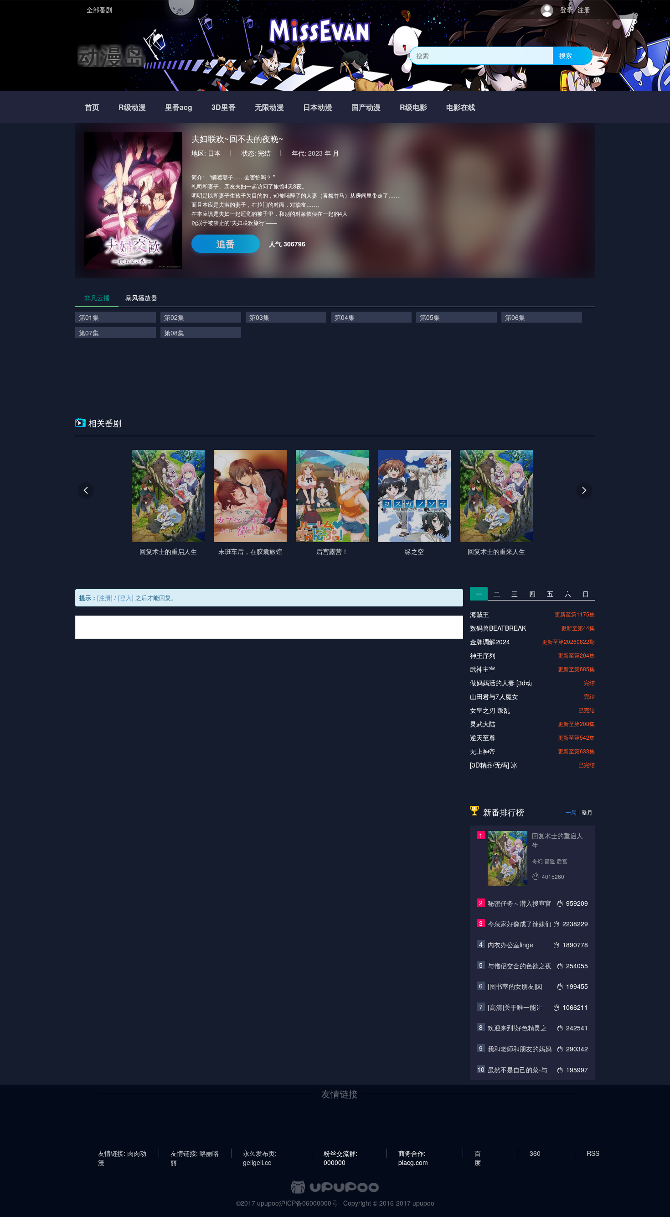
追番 (225, 243)
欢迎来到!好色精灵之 (517, 1027)
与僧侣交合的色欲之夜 (519, 965)
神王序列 (482, 655)
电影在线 (460, 107)
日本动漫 (317, 107)
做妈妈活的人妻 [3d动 (501, 682)
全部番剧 (99, 9)
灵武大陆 (482, 723)
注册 (583, 9)
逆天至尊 (482, 737)
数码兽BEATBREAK (498, 627)
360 (535, 1153)
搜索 (565, 55)
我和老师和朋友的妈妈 (519, 1048)
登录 (566, 9)
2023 (315, 153)
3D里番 (223, 107)
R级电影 (413, 107)
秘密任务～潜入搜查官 (519, 903)
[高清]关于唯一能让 (515, 1007)
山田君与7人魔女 (494, 696)
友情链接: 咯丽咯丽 (194, 1153)
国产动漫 (366, 107)
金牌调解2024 (490, 641)
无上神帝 (482, 751)
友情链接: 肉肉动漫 (122, 1153)
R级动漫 (132, 107)
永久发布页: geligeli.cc (260, 1153)
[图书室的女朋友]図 (515, 986)
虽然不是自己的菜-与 (517, 1069)
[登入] (126, 597)
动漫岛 (111, 55)
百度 (477, 1153)
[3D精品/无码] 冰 (493, 764)
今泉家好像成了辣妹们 (519, 923)
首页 (92, 107)
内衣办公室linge (510, 944)
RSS (593, 1153)
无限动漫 (269, 107)
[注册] (105, 597)
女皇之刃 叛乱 (490, 710)
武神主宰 (482, 669)
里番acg (178, 107)
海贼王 (479, 614)
